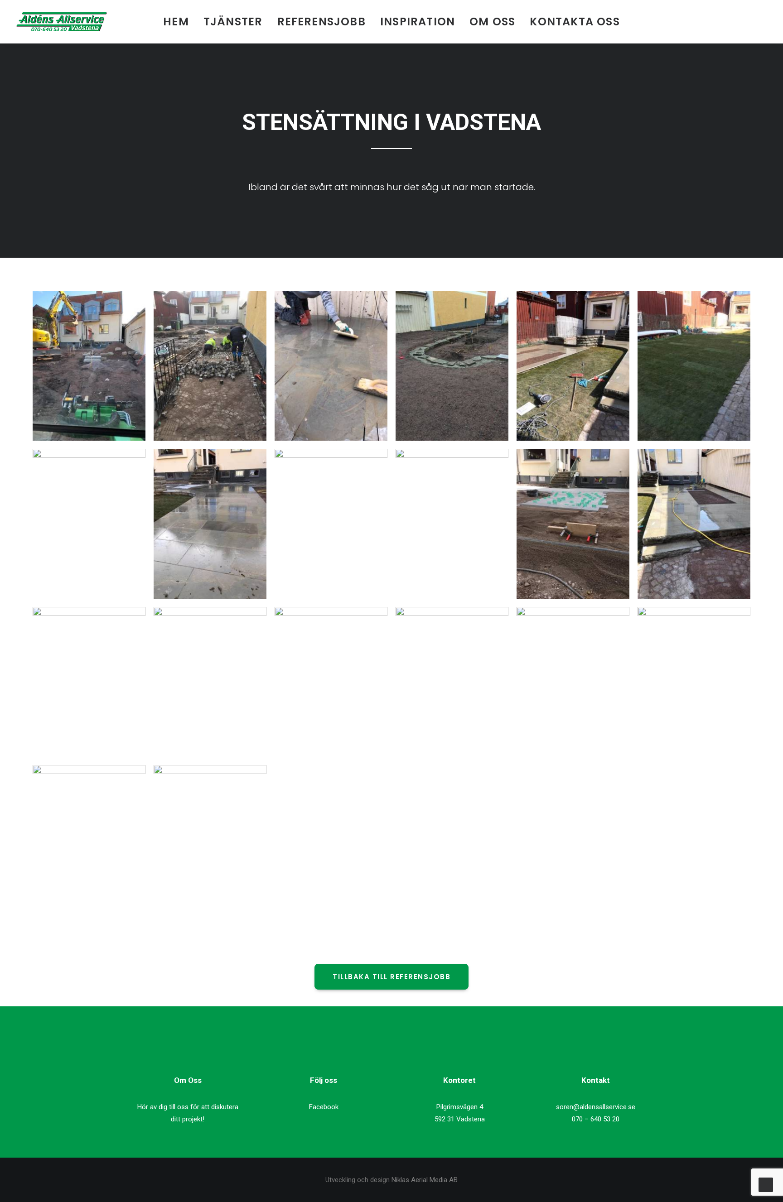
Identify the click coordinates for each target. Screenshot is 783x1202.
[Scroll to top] (766, 1184)
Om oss (492, 21)
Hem (176, 21)
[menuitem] (176, 21)
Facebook (323, 1107)
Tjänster (233, 21)
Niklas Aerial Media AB (425, 1180)
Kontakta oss (574, 21)
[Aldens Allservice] (61, 21)
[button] (749, 21)
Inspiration (417, 21)
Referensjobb (321, 21)
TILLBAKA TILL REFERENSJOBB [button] (391, 976)
